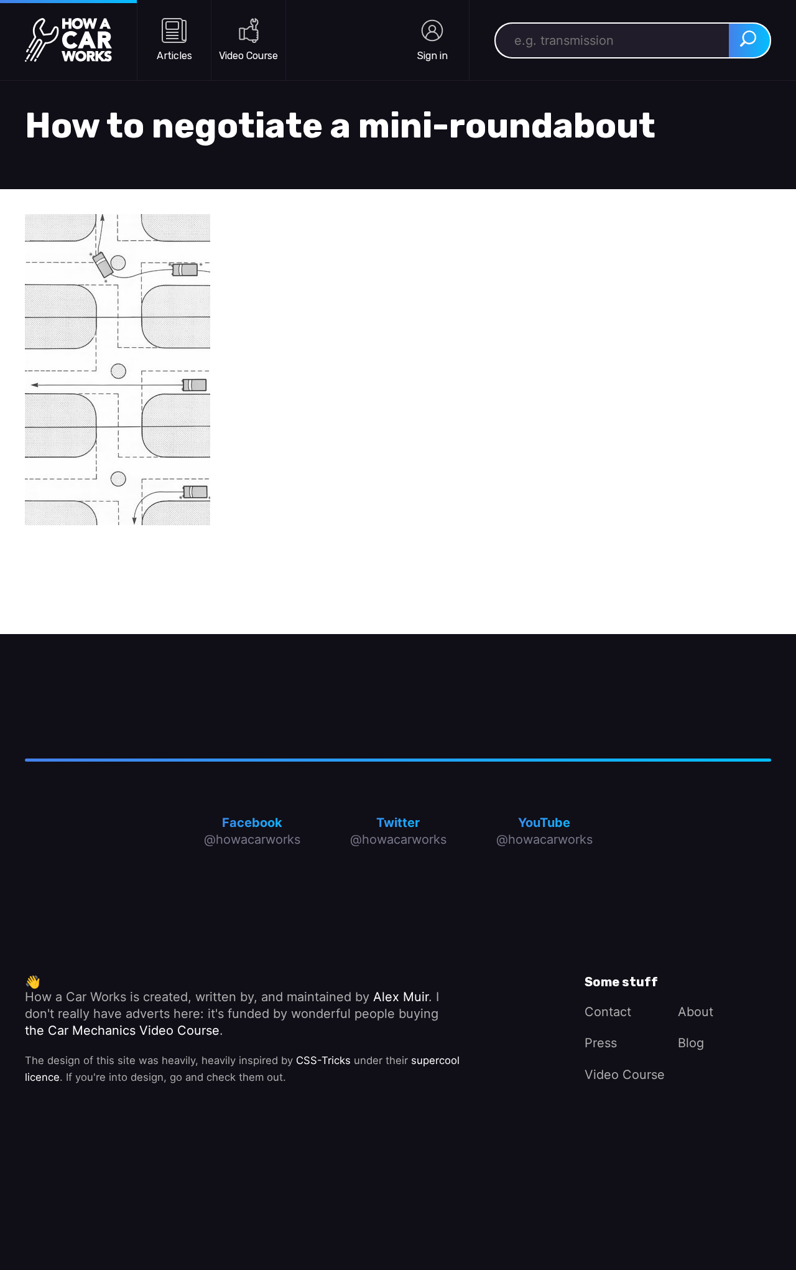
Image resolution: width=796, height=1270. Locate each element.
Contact (608, 1011)
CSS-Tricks (323, 1060)
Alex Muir (400, 996)
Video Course (625, 1074)
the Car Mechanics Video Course (122, 1030)
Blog (691, 1042)
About (695, 1011)
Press (601, 1042)
